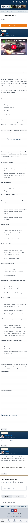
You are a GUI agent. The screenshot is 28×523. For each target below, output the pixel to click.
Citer (5, 429)
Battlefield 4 (12, 21)
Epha (4, 19)
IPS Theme (8, 513)
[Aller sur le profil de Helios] (2, 452)
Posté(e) (10, 35)
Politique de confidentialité (8, 514)
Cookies (24, 514)
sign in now (8, 482)
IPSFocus (14, 513)
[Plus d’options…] (25, 34)
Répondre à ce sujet (14, 25)
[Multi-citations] (2, 429)
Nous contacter (18, 514)
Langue (18, 513)
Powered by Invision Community (14, 516)
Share (7, 496)
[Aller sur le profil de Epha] (2, 34)
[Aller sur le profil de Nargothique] (2, 436)
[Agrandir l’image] (14, 139)
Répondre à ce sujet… (9, 488)
